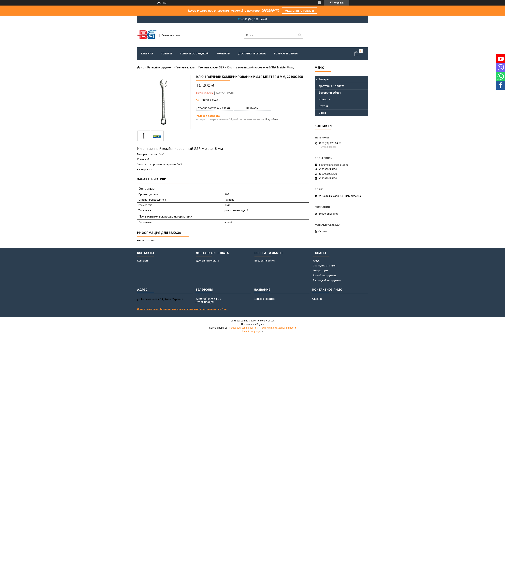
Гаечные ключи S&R (211, 67)
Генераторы (320, 270)
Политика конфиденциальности (278, 327)
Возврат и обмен (286, 53)
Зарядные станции (324, 265)
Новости (324, 99)
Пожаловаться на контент (243, 327)
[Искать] (299, 35)
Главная (147, 53)
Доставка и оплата (252, 53)
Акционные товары (299, 10)
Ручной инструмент (160, 67)
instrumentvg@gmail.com (333, 164)
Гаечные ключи (185, 67)
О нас (322, 112)
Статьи (323, 106)
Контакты (223, 53)
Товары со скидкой (194, 53)
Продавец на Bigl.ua (252, 324)
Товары (166, 53)
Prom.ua (270, 320)
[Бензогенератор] (147, 35)
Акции (316, 260)
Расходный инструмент (327, 280)
